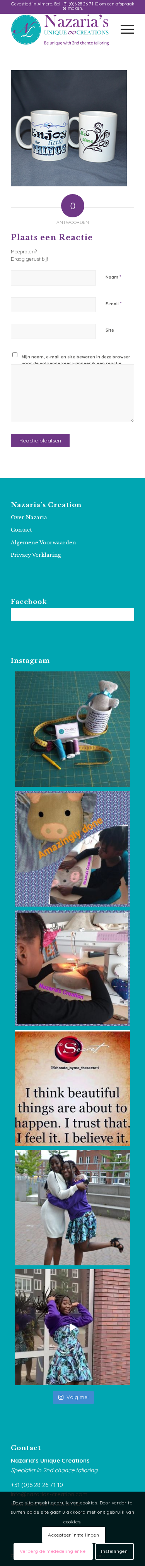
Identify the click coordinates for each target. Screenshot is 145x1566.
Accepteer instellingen (73, 1535)
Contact (21, 530)
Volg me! (78, 1397)
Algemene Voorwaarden (43, 542)
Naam (113, 277)
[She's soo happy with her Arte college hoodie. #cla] (72, 1327)
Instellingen (114, 1551)
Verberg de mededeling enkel (53, 1551)
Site (110, 330)
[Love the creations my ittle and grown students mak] (72, 849)
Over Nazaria (29, 517)
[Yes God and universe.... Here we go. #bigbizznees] (72, 1088)
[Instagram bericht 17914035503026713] (72, 968)
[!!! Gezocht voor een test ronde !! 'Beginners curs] (72, 729)
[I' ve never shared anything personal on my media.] (72, 1208)
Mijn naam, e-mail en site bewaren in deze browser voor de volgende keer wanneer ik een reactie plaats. (76, 363)
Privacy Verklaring (36, 555)
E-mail (113, 303)
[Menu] (123, 30)
